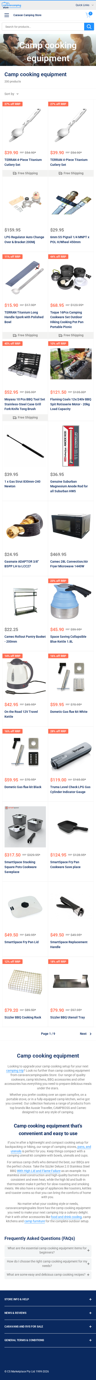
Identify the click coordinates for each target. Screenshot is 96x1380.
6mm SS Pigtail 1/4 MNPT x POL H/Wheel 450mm (69, 239)
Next (83, 1033)
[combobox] (43, 26)
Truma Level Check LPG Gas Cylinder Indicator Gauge (70, 789)
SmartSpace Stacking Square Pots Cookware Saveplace (20, 866)
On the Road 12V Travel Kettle (21, 714)
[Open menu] (6, 15)
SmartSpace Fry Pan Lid (21, 942)
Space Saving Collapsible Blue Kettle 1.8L (68, 639)
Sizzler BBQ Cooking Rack (22, 1017)
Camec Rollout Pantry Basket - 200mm (25, 639)
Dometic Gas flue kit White (69, 711)
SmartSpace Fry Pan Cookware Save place (65, 864)
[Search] (89, 26)
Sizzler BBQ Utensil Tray (67, 1017)
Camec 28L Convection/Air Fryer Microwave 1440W (69, 564)
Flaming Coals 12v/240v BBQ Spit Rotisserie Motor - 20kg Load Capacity (70, 404)
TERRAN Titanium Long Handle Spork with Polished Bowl (24, 317)
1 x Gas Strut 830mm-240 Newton (22, 484)
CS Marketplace (17, 1371)
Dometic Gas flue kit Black (22, 787)
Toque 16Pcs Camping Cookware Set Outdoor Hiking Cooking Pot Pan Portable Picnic (66, 320)
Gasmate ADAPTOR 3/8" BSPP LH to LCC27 (21, 564)
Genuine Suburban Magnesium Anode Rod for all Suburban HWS (69, 486)
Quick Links (82, 5)
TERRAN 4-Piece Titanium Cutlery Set (23, 162)
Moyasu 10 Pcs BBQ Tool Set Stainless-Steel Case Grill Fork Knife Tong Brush (24, 404)
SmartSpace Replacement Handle (69, 944)
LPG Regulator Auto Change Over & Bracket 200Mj (24, 239)
